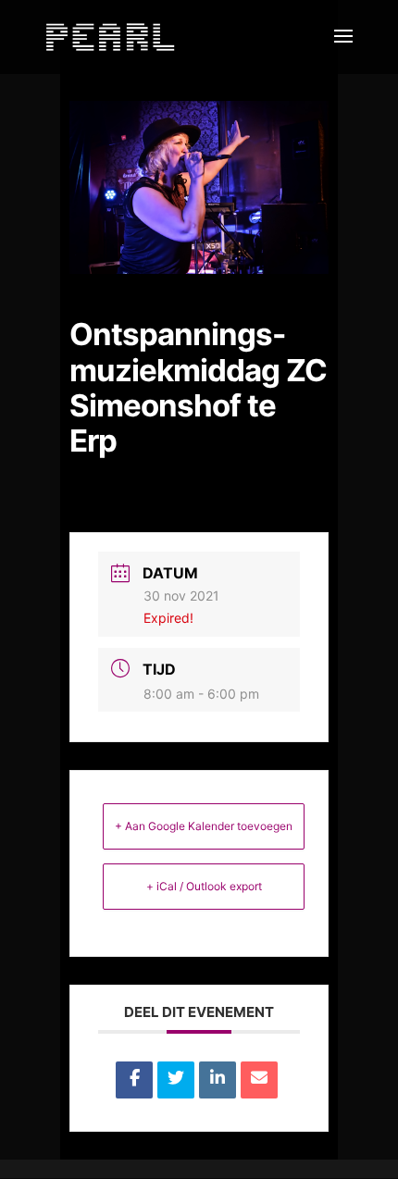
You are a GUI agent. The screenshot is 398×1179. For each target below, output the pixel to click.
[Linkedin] (217, 1079)
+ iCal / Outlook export (204, 886)
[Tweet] (175, 1079)
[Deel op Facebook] (134, 1079)
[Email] (259, 1079)
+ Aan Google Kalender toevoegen (203, 826)
